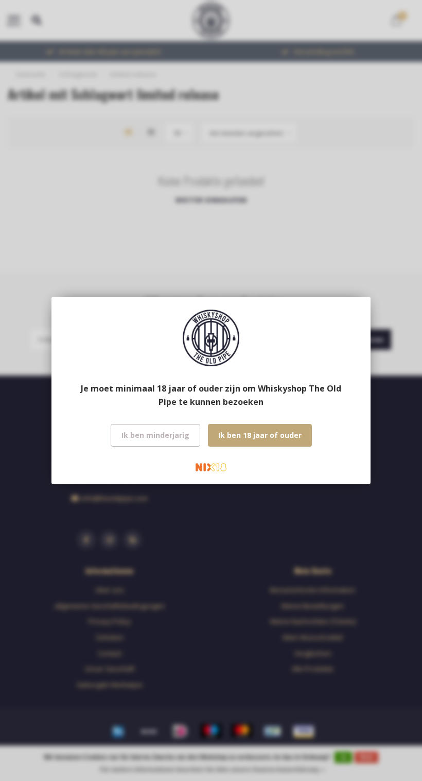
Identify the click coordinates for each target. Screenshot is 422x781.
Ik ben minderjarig (155, 435)
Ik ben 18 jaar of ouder (260, 435)
